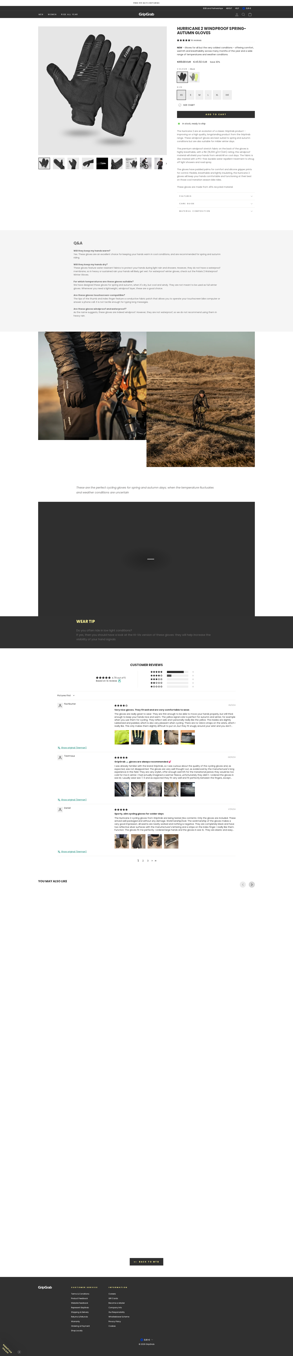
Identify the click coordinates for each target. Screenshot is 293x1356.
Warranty (75, 1321)
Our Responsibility (117, 1312)
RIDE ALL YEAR (69, 14)
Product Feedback (79, 1298)
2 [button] (143, 860)
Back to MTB (148, 1261)
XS (181, 94)
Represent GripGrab (80, 1307)
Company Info (115, 1307)
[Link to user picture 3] (154, 737)
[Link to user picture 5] (187, 737)
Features (185, 196)
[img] (121, 705)
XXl (227, 94)
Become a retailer (117, 1303)
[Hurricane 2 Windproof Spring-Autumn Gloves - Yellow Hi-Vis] (42, 1230)
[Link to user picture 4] (171, 737)
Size (180, 87)
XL (217, 94)
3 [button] (147, 860)
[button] (184, 40)
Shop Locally (77, 1330)
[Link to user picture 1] (121, 737)
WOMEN (52, 14)
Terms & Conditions (80, 1294)
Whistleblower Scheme (119, 1317)
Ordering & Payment (80, 1326)
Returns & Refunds (79, 1317)
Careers (112, 1294)
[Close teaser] (19, 1352)
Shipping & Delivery (80, 1312)
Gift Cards (113, 1298)
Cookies (112, 1326)
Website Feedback (79, 1303)
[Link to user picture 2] (138, 737)
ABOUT (229, 8)
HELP (237, 8)
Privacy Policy (115, 1321)
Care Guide (187, 203)
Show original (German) (74, 747)
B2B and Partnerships (213, 8)
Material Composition (194, 211)
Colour (186, 69)
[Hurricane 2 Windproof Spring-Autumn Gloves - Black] (39, 1230)
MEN (41, 14)
